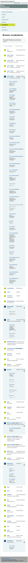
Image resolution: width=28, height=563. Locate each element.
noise (8, 510)
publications (10, 515)
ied (8, 417)
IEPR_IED (10, 451)
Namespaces (5, 29)
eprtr (8, 319)
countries (13, 103)
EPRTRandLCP (11, 341)
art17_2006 (10, 65)
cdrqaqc (13, 95)
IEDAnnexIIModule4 (11, 444)
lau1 (8, 487)
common (9, 295)
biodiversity (10, 288)
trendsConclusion (13, 257)
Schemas (4, 22)
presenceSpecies (13, 196)
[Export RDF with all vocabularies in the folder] (24, 78)
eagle (12, 473)
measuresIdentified (13, 136)
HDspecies (13, 123)
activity (12, 324)
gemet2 (9, 369)
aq (8, 50)
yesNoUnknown (13, 278)
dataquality (10, 306)
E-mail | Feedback (6, 558)
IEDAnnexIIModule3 (11, 436)
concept (13, 373)
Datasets (4, 14)
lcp (8, 500)
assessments (13, 81)
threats (12, 245)
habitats (13, 116)
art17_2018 (10, 76)
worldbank (10, 540)
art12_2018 (10, 60)
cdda (8, 292)
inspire (9, 458)
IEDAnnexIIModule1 (11, 423)
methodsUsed (13, 170)
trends (12, 251)
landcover (10, 463)
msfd (8, 505)
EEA (8, 1)
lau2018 (9, 494)
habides (9, 407)
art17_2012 (10, 71)
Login (17, 3)
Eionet (7, 9)
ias (8, 412)
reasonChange (13, 233)
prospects (13, 213)
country (13, 546)
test (8, 526)
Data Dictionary (12, 9)
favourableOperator (13, 109)
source (12, 384)
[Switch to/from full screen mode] (19, 3)
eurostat (9, 353)
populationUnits (13, 175)
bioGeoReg (13, 88)
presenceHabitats (13, 189)
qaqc (12, 221)
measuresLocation (13, 142)
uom (8, 530)
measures (13, 129)
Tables (3, 17)
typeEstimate (13, 264)
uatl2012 (13, 479)
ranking (13, 226)
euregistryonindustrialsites (11, 348)
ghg (8, 402)
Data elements (5, 19)
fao (8, 359)
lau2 (8, 490)
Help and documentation (7, 12)
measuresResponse (13, 163)
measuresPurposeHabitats (13, 149)
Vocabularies (5, 24)
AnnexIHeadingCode (13, 428)
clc (12, 468)
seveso (9, 521)
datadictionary (11, 301)
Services (4, 27)
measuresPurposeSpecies (13, 156)
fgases (9, 364)
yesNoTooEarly (13, 272)
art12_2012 (10, 55)
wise (8, 535)
